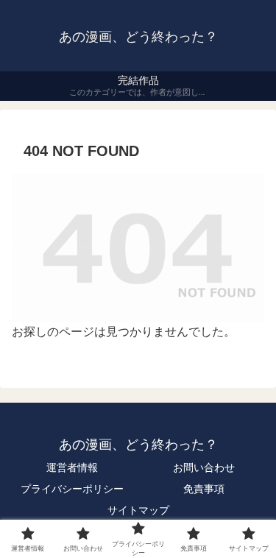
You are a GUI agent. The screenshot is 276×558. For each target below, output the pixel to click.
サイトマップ (138, 510)
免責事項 (203, 489)
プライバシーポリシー (72, 489)
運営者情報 (72, 467)
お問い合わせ (204, 467)
